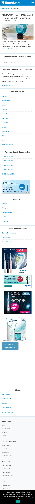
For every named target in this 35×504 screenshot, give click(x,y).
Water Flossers (6, 237)
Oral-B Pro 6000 (7, 165)
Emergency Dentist (7, 455)
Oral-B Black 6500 (8, 169)
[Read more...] (12, 49)
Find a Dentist (6, 428)
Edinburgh (5, 122)
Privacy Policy (6, 394)
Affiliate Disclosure (8, 399)
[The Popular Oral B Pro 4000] (16, 193)
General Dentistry (7, 445)
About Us (5, 403)
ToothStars (11, 2)
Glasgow (4, 109)
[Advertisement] (17, 367)
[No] (33, 497)
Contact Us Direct (7, 412)
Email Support (6, 407)
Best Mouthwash (7, 475)
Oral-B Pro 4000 (7, 161)
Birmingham (6, 100)
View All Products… (8, 242)
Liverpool (5, 127)
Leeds (4, 105)
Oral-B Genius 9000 (8, 174)
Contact (4, 435)
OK (18, 501)
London (4, 96)
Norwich (4, 140)
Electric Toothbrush (7, 469)
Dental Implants (6, 452)
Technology (5, 208)
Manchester (6, 131)
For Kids (4, 217)
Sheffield (4, 114)
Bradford (5, 118)
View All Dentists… (8, 85)
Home (3, 425)
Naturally (5, 203)
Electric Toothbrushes (9, 233)
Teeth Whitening (7, 449)
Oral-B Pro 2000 (7, 156)
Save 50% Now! (10, 345)
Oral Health (5, 221)
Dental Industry (7, 212)
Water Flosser (6, 472)
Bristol (4, 136)
